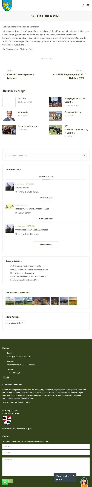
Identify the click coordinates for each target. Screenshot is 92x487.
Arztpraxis (23, 112)
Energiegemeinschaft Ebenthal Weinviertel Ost (29, 269)
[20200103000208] (64, 301)
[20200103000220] (36, 301)
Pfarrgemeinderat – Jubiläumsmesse (31, 230)
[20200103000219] (45, 301)
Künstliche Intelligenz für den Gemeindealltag (28, 276)
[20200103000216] (55, 301)
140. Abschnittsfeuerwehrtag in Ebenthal (76, 129)
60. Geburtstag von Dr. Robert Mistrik (25, 266)
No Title (22, 98)
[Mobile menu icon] (88, 5)
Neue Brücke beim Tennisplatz (22, 273)
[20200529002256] (10, 301)
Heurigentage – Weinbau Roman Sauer (32, 209)
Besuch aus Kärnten (27, 126)
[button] (84, 480)
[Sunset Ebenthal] (73, 301)
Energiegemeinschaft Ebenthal (75, 100)
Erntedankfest (22, 188)
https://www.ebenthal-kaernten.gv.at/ (17, 428)
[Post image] (9, 102)
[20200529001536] (18, 301)
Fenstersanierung (73, 112)
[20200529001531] (27, 301)
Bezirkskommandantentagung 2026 (24, 280)
